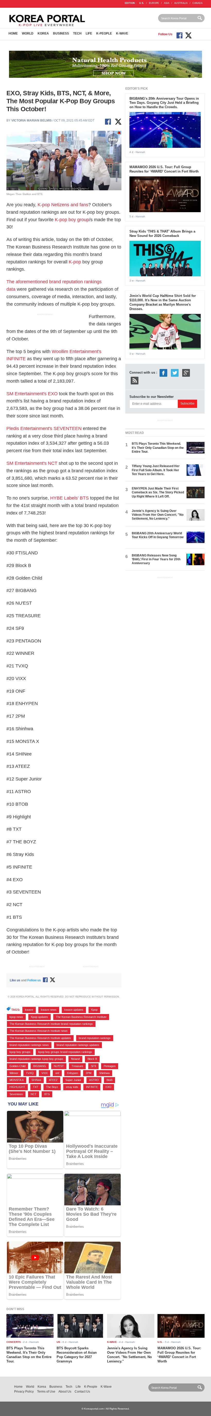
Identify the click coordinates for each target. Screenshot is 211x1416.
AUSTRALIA (181, 3)
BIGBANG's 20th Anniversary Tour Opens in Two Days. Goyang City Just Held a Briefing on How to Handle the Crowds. (164, 103)
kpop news (16, 1016)
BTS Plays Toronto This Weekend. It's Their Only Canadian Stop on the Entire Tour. (158, 447)
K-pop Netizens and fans (63, 204)
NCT (34, 1094)
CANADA (197, 3)
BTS (47, 1094)
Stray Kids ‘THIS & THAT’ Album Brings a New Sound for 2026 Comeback (162, 233)
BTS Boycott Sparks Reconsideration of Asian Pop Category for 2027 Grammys (77, 1354)
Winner (14, 1073)
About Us (64, 1391)
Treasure (77, 1066)
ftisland (75, 1058)
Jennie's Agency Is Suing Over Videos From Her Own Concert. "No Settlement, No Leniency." (157, 515)
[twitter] (175, 372)
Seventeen (16, 1094)
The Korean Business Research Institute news (39, 1030)
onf (57, 1073)
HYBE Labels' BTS (69, 498)
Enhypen (72, 1073)
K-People (104, 33)
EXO (108, 1086)
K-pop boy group (72, 219)
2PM (88, 1073)
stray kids (72, 1086)
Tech (77, 33)
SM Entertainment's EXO (32, 393)
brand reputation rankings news (29, 1044)
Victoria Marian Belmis (31, 120)
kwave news (49, 1009)
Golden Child (17, 1066)
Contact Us (82, 1391)
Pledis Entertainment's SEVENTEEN (44, 428)
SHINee (36, 1080)
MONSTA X (17, 1080)
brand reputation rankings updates (78, 1044)
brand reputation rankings (95, 1038)
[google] (186, 372)
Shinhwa (104, 1073)
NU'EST (59, 1066)
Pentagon (110, 1066)
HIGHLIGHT (17, 1086)
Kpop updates (39, 1016)
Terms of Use (46, 1391)
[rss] (134, 380)
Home (13, 33)
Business (61, 33)
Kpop (94, 1009)
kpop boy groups (20, 1051)
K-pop (75, 261)
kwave (29, 1009)
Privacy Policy (24, 1391)
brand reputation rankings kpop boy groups (36, 1058)
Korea (43, 33)
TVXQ (30, 1073)
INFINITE (92, 1086)
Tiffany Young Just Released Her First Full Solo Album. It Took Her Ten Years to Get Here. (156, 470)
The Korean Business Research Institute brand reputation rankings (51, 1023)
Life (89, 33)
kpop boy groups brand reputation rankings (65, 1051)
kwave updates (73, 1009)
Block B (92, 1058)
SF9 (93, 1066)
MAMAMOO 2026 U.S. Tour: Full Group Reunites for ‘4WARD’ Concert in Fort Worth (164, 169)
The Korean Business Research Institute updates (40, 1038)
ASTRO (94, 1080)
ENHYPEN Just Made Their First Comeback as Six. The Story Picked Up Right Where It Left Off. (158, 492)
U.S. (141, 3)
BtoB (109, 1080)
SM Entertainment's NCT (31, 463)
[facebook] (163, 372)
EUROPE (154, 3)
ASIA (166, 3)
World (27, 33)
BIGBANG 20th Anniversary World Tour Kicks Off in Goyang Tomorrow (157, 535)
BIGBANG (39, 1066)
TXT (35, 1086)
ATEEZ (53, 1080)
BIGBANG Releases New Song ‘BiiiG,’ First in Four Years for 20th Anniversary (156, 559)
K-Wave (122, 33)
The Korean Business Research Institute (81, 1016)
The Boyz (52, 1086)
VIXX (44, 1073)
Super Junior (73, 1080)
